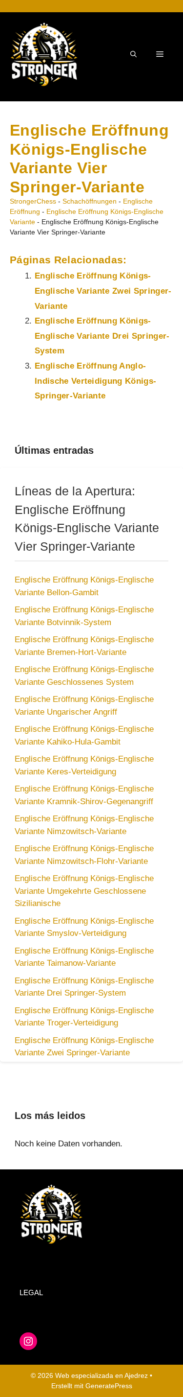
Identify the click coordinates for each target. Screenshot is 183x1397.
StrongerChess (33, 201)
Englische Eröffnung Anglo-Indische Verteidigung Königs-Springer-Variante (95, 380)
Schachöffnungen (89, 201)
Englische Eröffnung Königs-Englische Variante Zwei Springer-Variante (103, 290)
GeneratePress (108, 1386)
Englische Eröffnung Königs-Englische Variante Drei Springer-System (102, 335)
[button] (133, 54)
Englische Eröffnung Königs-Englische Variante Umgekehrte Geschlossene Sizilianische (84, 891)
